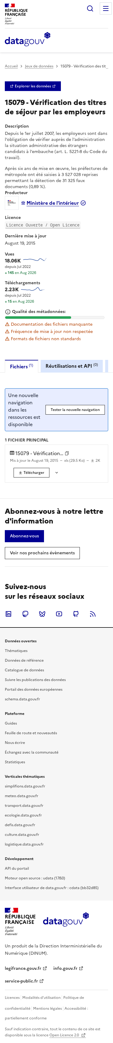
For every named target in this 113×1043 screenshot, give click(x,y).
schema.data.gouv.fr (22, 699)
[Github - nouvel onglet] (76, 614)
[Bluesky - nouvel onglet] (42, 614)
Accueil (11, 66)
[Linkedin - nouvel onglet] (8, 614)
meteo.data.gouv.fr (21, 796)
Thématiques (16, 651)
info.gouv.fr (65, 968)
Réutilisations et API (72, 366)
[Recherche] (90, 8)
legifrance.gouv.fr (23, 968)
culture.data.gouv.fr (22, 834)
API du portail (17, 868)
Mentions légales (47, 1008)
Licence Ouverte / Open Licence (43, 225)
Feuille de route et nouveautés (31, 733)
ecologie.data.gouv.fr (23, 815)
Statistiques (15, 762)
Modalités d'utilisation (41, 997)
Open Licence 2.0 (64, 1035)
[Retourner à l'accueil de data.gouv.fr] (27, 39)
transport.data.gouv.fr (24, 805)
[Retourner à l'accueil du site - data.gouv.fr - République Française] (66, 921)
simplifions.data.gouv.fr (25, 786)
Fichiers (21, 366)
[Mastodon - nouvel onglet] (25, 614)
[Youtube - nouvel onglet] (59, 614)
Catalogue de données (24, 670)
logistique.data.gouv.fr (24, 844)
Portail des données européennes (33, 689)
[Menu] (106, 8)
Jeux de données (39, 66)
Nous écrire (15, 742)
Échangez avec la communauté (31, 752)
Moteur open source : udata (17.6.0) (35, 878)
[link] (33, 86)
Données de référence (24, 660)
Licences (12, 997)
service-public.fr (21, 981)
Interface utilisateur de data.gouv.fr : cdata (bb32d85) (52, 888)
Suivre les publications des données (35, 680)
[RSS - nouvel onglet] (93, 614)
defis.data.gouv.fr (20, 825)
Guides (11, 723)
